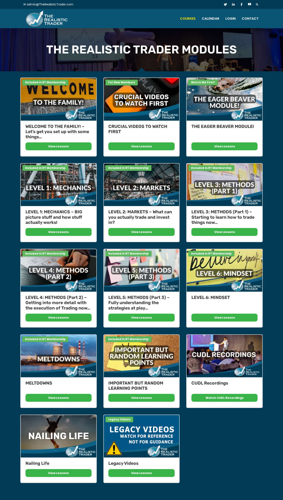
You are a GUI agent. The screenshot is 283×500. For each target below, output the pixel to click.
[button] (257, 4)
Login (230, 18)
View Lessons (58, 146)
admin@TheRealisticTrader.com (50, 4)
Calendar (210, 18)
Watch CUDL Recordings (225, 398)
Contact (250, 18)
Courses (188, 18)
